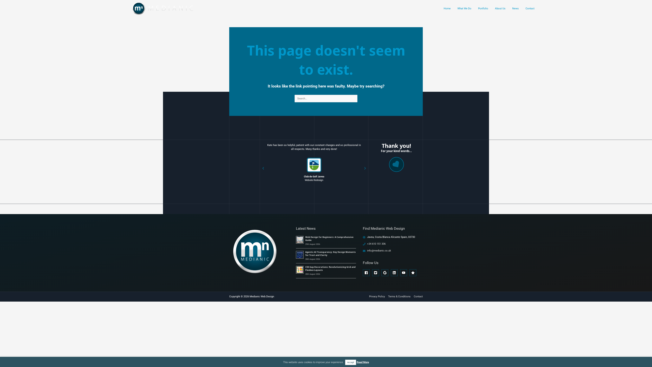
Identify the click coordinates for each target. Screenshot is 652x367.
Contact (530, 8)
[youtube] (404, 272)
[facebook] (367, 272)
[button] (263, 168)
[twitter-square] (376, 272)
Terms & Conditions (399, 296)
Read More (363, 362)
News (515, 8)
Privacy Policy (377, 296)
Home (447, 8)
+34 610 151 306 (376, 243)
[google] (386, 272)
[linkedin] (395, 272)
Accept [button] (350, 362)
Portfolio (483, 8)
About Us (500, 8)
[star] (413, 272)
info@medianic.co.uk (379, 250)
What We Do (464, 8)
